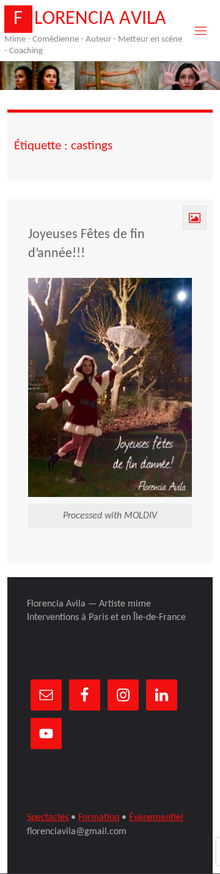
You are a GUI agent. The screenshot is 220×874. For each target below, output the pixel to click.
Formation (98, 818)
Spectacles (47, 818)
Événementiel (156, 818)
